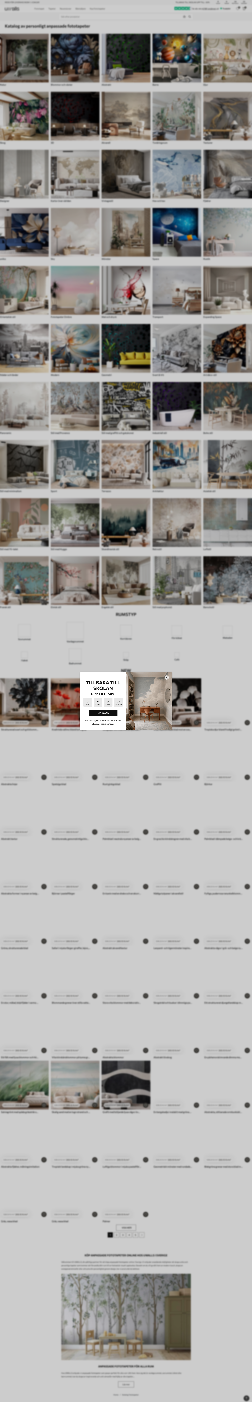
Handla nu (103, 713)
